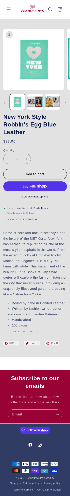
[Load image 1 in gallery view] (17, 102)
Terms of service (23, 489)
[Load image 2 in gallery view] (35, 102)
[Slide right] (65, 103)
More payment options (35, 196)
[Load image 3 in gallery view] (52, 102)
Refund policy (31, 483)
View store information (22, 219)
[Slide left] (4, 103)
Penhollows (33, 478)
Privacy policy (52, 483)
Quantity (8, 150)
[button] (8, 9)
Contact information (49, 489)
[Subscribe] (57, 414)
